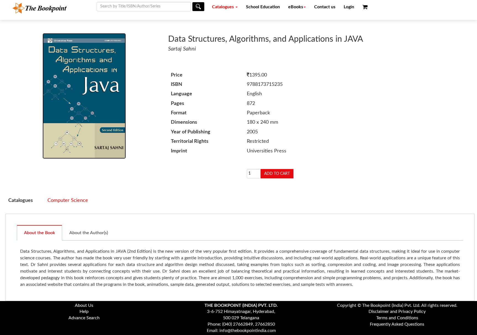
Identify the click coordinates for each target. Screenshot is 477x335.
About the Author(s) (88, 233)
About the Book (39, 233)
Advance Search (84, 318)
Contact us (324, 7)
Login (349, 7)
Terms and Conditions (397, 318)
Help (84, 311)
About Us (84, 305)
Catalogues (223, 7)
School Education (263, 7)
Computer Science (67, 200)
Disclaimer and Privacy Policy (397, 311)
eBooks (295, 7)
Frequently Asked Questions (397, 324)
